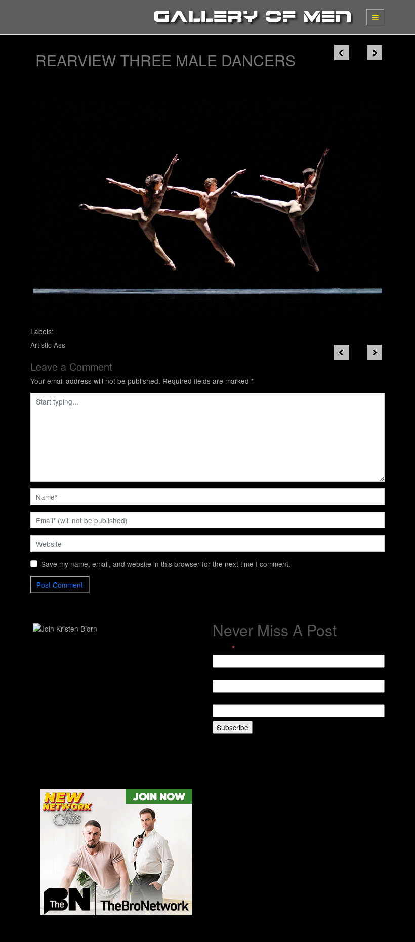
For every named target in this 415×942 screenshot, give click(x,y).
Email (224, 648)
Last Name (230, 699)
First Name (230, 674)
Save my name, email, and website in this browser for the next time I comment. (165, 564)
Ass (59, 345)
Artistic (41, 345)
